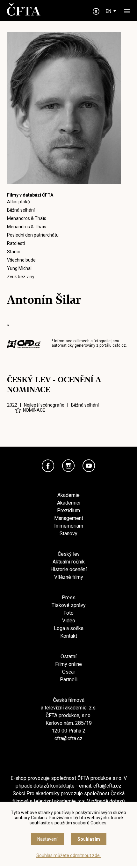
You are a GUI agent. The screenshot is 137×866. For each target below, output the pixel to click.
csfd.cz (119, 345)
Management (68, 518)
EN (108, 11)
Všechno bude (21, 260)
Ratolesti (16, 243)
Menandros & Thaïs (26, 218)
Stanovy (68, 533)
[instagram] (68, 465)
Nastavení (47, 839)
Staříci (13, 251)
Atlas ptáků (18, 201)
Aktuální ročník (69, 562)
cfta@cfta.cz (68, 738)
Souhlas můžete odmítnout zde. (68, 855)
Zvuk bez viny (20, 276)
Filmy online (68, 664)
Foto (68, 613)
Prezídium (68, 510)
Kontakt (68, 636)
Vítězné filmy (68, 577)
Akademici (68, 503)
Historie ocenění (68, 569)
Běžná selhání (21, 210)
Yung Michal (19, 268)
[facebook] (48, 465)
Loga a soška (68, 628)
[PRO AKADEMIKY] (96, 11)
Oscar (68, 672)
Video (68, 621)
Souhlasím (88, 839)
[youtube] (89, 465)
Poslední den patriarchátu (33, 235)
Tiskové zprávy (69, 605)
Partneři (68, 679)
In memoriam (68, 526)
